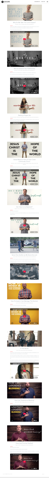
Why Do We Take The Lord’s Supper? (24, 22)
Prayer (21, 117)
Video (25, 24)
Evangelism (27, 163)
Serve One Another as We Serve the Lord (24, 255)
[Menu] (47, 1)
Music (21, 70)
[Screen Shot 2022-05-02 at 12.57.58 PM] (24, 339)
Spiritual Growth (27, 117)
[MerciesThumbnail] (24, 59)
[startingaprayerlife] (24, 106)
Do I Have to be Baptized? (24, 207)
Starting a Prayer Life (24, 115)
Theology (22, 24)
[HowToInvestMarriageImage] (24, 291)
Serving (22, 256)
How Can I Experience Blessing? (24, 400)
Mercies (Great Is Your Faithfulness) (24, 68)
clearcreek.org (37, 1)
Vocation (27, 256)
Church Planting (23, 163)
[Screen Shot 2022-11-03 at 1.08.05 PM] (24, 150)
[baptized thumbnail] (24, 197)
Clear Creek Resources (30, 24)
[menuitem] (37, 1)
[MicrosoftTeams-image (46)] (24, 433)
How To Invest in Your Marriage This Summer (24, 301)
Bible (21, 208)
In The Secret (24, 348)
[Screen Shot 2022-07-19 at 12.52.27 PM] (24, 245)
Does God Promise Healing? (24, 443)
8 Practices (43, 1)
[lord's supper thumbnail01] (24, 13)
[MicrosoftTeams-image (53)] (24, 390)
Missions (30, 163)
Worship (26, 70)
